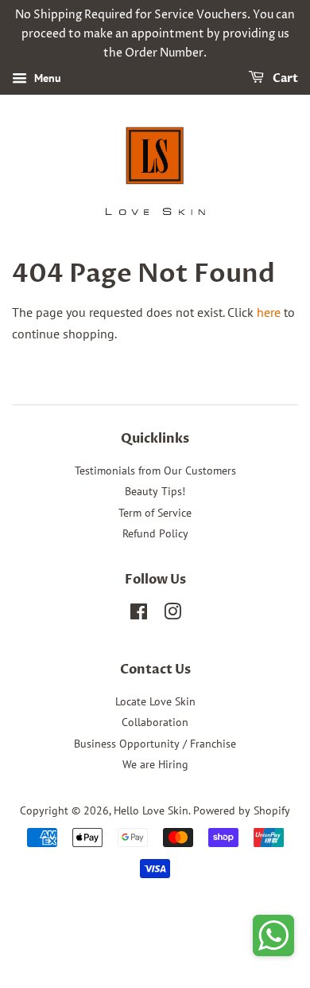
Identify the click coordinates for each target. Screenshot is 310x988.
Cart (284, 79)
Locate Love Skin (155, 701)
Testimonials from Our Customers (155, 470)
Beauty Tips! (155, 491)
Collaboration (155, 722)
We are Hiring (155, 764)
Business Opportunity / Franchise (155, 743)
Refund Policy (155, 533)
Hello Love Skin (151, 810)
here (269, 312)
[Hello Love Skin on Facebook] (139, 614)
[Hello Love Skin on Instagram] (172, 614)
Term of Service (155, 513)
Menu (46, 79)
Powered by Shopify (241, 810)
